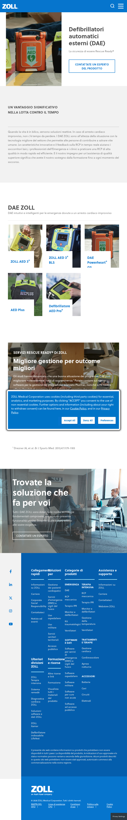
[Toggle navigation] (121, 6)
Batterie (86, 682)
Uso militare (52, 626)
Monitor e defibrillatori (71, 613)
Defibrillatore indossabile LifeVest (38, 735)
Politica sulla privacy (92, 805)
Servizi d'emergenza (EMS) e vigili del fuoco (55, 603)
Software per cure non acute (70, 694)
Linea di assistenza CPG (56, 805)
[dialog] (63, 410)
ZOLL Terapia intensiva (36, 680)
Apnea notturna (86, 665)
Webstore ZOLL (107, 606)
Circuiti (85, 694)
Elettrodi (86, 701)
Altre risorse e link (54, 675)
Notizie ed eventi (36, 620)
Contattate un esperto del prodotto (92, 66)
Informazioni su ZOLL (38, 586)
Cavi (84, 688)
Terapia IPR (71, 606)
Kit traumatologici (73, 623)
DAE (67, 590)
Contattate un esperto (32, 536)
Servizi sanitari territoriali (53, 637)
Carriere (35, 594)
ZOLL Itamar (34, 725)
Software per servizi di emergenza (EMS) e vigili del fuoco (71, 658)
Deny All (88, 420)
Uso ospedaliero (54, 617)
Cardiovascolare (90, 657)
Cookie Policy (110, 805)
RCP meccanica (71, 598)
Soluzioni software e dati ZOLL (36, 714)
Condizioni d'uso (75, 805)
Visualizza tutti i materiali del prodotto (53, 695)
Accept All (69, 420)
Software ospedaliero (71, 675)
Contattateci (37, 612)
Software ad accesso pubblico (71, 707)
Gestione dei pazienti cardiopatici (54, 587)
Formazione (54, 682)
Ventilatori (70, 630)
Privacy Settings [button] (119, 816)
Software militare (69, 684)
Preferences (107, 420)
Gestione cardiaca (86, 650)
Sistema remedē (35, 691)
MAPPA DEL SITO (36, 805)
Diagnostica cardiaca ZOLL (37, 701)
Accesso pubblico (53, 647)
